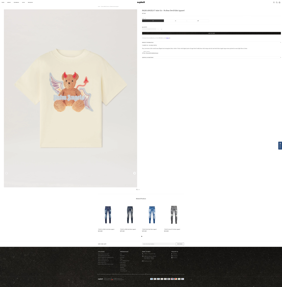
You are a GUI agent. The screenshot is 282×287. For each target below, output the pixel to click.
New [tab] (3, 2)
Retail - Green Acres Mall (103, 254)
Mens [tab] (9, 2)
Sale (121, 254)
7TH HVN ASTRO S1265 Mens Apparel (128, 229)
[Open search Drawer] (276, 2)
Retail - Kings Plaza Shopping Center (106, 257)
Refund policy (123, 264)
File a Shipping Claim (124, 260)
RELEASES (122, 255)
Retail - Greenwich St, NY (103, 260)
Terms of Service (123, 271)
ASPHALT (100, 279)
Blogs (121, 259)
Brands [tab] (30, 2)
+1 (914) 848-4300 (151, 253)
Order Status (123, 262)
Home (99, 6)
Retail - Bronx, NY (102, 262)
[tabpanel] (108, 218)
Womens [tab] (16, 2)
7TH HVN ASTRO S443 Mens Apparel (172, 229)
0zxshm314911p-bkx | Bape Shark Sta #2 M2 (107, 229)
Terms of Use (123, 269)
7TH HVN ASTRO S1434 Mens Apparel (150, 229)
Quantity (144, 27)
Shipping (122, 267)
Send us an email (148, 261)
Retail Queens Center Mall (103, 255)
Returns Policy (123, 265)
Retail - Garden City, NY (103, 259)
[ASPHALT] (141, 2)
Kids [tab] (23, 2)
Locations (122, 257)
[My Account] (274, 2)
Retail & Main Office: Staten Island (105, 264)
